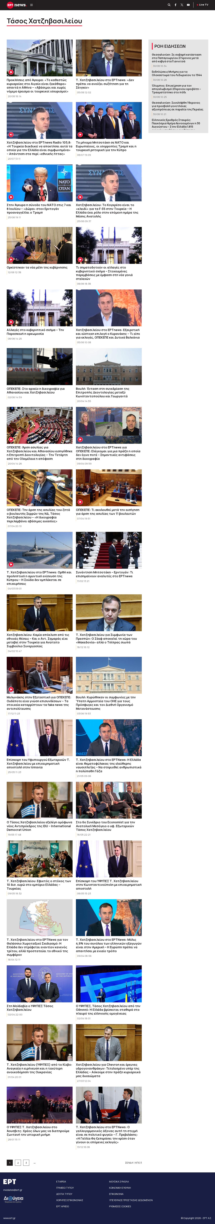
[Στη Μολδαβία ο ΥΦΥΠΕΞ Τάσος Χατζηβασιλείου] (40, 983)
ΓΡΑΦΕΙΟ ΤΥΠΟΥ (65, 1187)
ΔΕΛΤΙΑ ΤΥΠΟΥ (64, 1194)
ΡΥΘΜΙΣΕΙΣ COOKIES (120, 1206)
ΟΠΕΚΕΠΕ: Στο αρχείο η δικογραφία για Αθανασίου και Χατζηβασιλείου (36, 390)
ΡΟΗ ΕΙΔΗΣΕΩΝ (170, 46)
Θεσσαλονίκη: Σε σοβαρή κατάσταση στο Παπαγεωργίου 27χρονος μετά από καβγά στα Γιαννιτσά (176, 58)
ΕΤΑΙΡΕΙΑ (61, 1181)
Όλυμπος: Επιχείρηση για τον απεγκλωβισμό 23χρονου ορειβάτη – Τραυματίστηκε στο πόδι (176, 89)
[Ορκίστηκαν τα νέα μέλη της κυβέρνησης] (40, 245)
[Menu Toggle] (31, 5)
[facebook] (175, 5)
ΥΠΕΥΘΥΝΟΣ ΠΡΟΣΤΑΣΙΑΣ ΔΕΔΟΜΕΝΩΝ (131, 1200)
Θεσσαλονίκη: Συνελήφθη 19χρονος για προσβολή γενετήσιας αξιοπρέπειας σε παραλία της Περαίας (177, 106)
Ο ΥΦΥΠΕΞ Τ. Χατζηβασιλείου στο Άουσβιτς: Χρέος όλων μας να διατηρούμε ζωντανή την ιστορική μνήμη (38, 1131)
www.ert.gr (9, 1218)
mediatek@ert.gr (12, 1190)
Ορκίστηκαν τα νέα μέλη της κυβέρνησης (37, 267)
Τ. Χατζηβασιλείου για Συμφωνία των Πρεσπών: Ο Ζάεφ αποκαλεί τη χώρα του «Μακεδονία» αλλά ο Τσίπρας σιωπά (106, 638)
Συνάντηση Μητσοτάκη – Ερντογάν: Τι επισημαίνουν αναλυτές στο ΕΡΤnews (104, 574)
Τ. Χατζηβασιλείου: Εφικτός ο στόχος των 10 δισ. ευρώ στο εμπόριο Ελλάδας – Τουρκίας (39, 884)
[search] (169, 5)
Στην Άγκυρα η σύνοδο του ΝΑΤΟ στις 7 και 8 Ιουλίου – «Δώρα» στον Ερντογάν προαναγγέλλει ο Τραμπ (39, 208)
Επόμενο (34, 1163)
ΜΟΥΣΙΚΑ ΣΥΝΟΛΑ (119, 1181)
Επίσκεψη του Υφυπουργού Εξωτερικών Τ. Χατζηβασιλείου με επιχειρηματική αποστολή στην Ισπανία (38, 763)
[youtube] (188, 5)
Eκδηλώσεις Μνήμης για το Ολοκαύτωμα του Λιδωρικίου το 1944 (177, 73)
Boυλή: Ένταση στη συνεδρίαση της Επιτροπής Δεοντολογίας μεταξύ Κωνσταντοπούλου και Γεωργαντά (102, 392)
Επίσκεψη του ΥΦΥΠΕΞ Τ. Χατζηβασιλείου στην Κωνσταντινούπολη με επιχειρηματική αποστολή (109, 884)
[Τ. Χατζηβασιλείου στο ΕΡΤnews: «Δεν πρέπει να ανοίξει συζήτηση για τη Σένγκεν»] (109, 58)
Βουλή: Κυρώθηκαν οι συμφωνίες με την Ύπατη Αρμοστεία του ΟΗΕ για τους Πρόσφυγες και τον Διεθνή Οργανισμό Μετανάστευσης (106, 703)
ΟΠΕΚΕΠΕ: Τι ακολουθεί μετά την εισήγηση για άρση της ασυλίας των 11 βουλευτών (107, 512)
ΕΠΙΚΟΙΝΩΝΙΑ (116, 1194)
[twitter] (182, 5)
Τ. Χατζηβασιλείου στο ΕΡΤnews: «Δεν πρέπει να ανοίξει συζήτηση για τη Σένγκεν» (105, 83)
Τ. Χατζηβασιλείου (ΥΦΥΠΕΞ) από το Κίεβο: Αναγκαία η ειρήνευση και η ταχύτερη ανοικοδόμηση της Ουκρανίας (39, 1068)
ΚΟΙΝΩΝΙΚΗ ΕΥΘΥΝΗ (120, 1187)
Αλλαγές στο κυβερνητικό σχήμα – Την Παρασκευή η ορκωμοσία (35, 332)
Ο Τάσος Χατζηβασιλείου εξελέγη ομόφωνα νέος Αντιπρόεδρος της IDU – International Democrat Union (39, 826)
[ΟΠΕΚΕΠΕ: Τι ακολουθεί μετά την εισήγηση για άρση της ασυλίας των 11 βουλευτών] (109, 487)
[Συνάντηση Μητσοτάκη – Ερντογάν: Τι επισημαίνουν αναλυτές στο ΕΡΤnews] (109, 550)
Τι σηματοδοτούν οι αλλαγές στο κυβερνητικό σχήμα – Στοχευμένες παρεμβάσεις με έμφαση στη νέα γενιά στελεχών (104, 273)
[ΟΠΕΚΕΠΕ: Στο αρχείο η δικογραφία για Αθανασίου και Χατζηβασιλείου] (40, 366)
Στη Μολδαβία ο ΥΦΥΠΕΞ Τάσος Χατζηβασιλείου (30, 1008)
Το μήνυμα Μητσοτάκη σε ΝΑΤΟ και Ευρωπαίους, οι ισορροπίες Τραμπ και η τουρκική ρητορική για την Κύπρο (106, 146)
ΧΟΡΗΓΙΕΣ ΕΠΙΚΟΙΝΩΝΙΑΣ (69, 1200)
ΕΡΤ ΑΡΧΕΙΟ (62, 1206)
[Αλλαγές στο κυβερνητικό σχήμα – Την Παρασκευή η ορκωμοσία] (40, 307)
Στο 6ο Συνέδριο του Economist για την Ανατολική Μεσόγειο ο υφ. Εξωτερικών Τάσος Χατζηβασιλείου (105, 826)
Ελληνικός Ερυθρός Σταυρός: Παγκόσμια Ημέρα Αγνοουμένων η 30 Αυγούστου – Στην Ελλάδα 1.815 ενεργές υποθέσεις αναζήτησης (176, 125)
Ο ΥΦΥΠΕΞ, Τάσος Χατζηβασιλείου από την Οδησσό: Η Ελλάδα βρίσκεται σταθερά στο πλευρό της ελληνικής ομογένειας (108, 1009)
